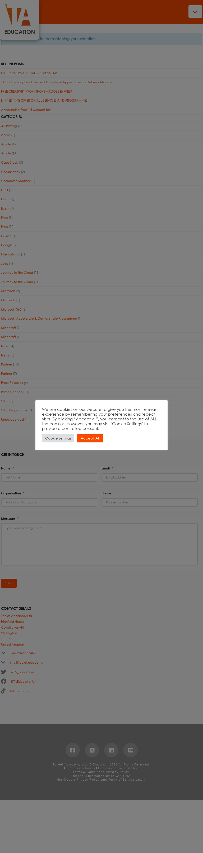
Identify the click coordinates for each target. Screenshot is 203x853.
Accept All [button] (90, 438)
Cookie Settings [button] (58, 438)
